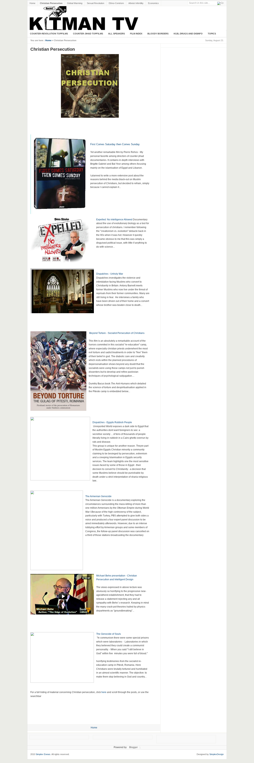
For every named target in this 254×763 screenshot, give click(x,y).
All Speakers (116, 33)
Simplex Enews (43, 754)
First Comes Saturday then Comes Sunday (115, 144)
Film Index (136, 33)
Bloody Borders (157, 33)
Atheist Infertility (135, 3)
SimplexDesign (216, 754)
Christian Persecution (51, 3)
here (103, 692)
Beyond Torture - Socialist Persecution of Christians (116, 333)
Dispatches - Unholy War (109, 273)
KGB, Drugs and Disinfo (188, 33)
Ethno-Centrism (116, 3)
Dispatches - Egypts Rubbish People (112, 422)
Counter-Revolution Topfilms (49, 33)
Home (32, 3)
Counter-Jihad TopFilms (88, 33)
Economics (153, 3)
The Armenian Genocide (98, 496)
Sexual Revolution (95, 3)
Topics (212, 33)
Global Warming (74, 3)
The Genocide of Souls (108, 634)
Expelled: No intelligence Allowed (114, 219)
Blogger (133, 747)
